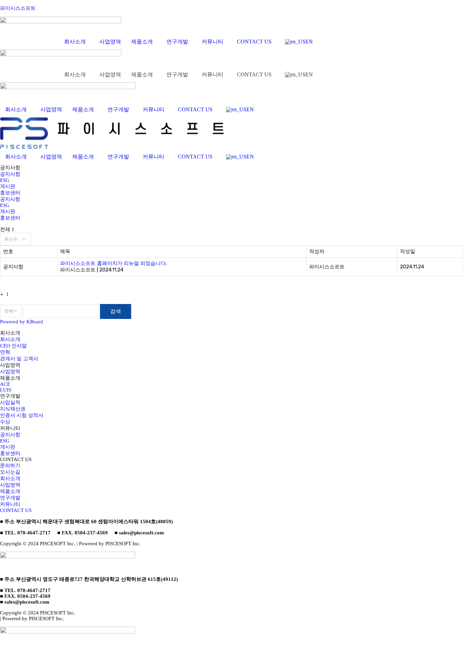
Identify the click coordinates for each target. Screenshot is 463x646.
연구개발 (177, 41)
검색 (115, 311)
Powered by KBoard (21, 321)
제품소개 (142, 41)
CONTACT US (254, 41)
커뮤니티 (212, 41)
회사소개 (75, 41)
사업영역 (110, 41)
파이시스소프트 (18, 8)
